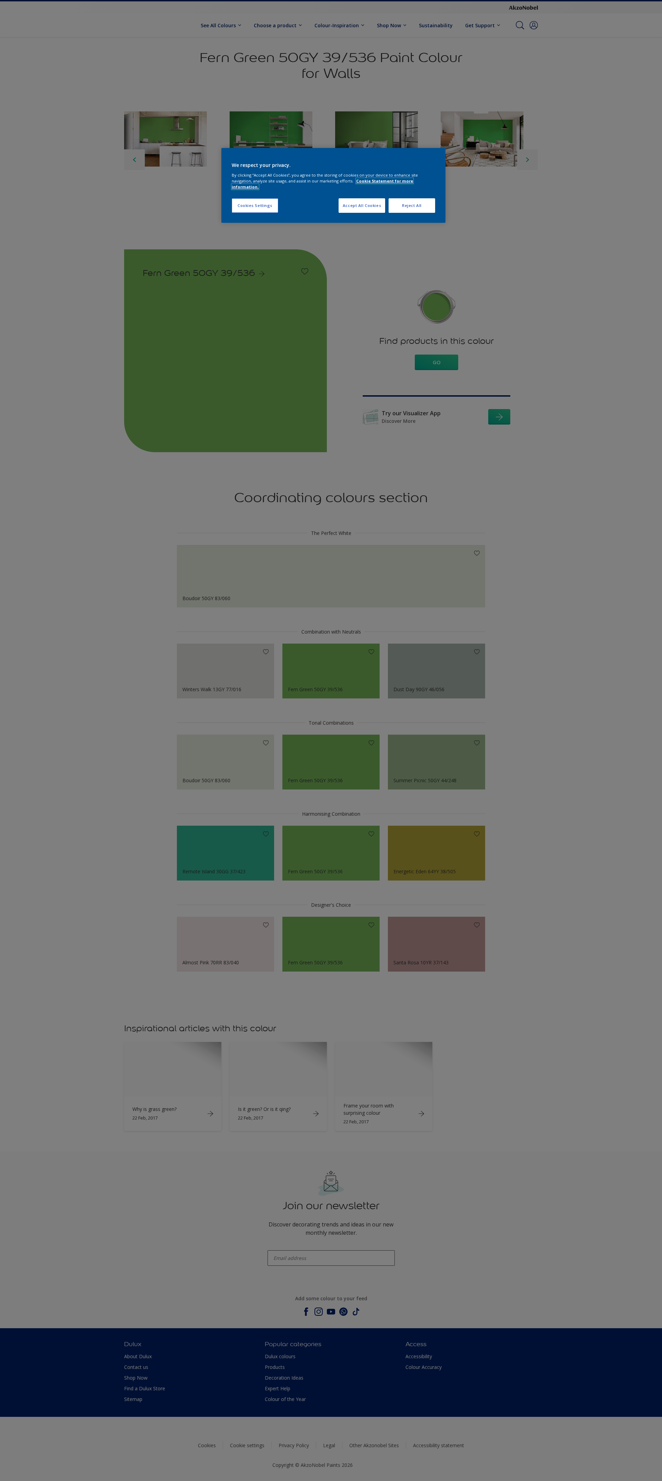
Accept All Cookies (362, 205)
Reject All (412, 205)
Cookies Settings (255, 205)
